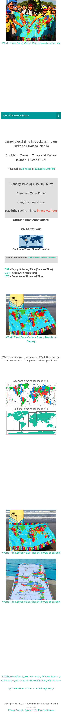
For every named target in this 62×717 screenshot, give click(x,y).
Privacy (11, 710)
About (20, 710)
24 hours (26, 168)
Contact (28, 710)
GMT (8, 272)
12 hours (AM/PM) (45, 168)
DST (7, 269)
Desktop (38, 710)
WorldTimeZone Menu (31, 115)
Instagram (49, 710)
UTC (7, 276)
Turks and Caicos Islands (41, 257)
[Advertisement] (31, 81)
